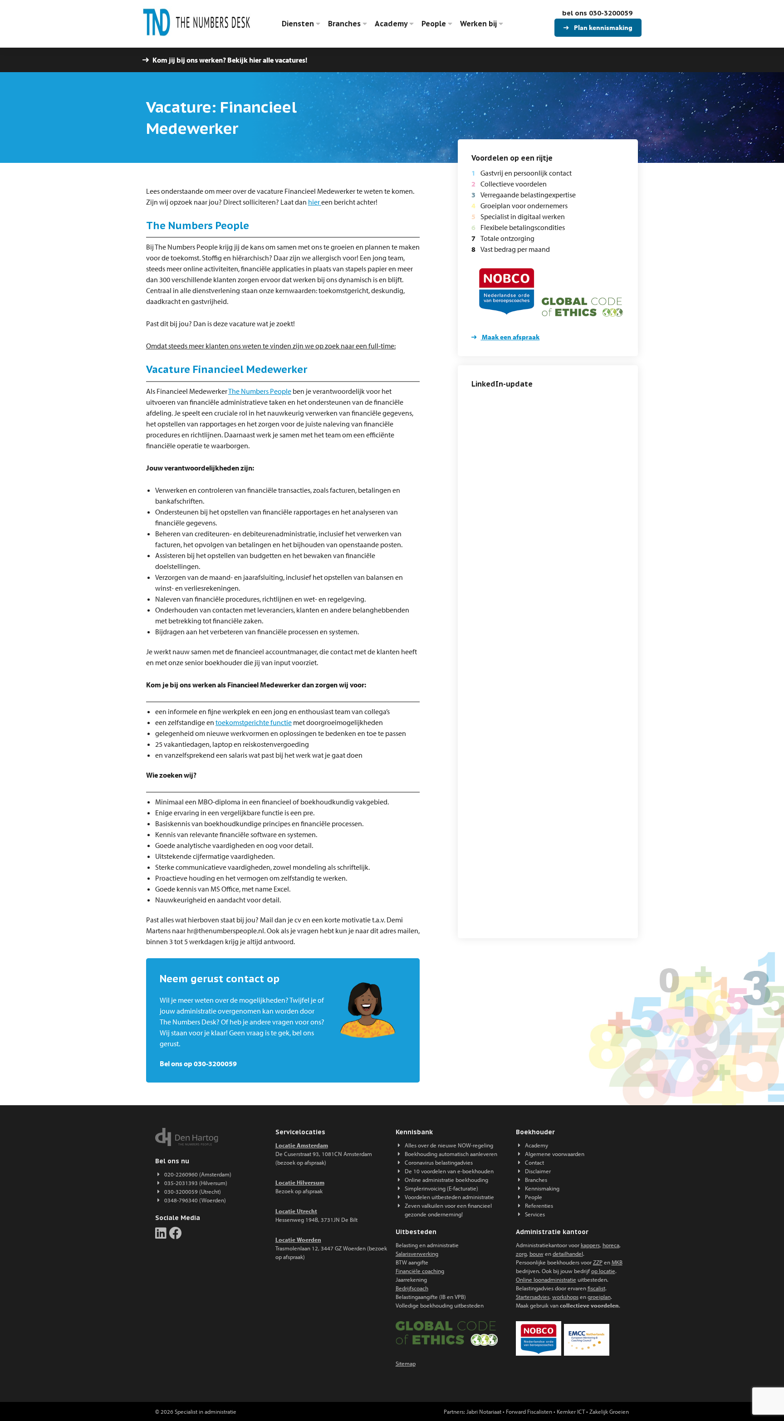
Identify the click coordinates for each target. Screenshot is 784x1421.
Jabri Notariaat (483, 1411)
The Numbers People (259, 391)
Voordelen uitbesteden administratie (449, 1196)
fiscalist (596, 1288)
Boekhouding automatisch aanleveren (451, 1153)
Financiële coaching (420, 1270)
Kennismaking (542, 1188)
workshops (565, 1296)
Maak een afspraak (509, 337)
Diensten (299, 23)
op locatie (603, 1270)
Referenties (539, 1205)
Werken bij (479, 23)
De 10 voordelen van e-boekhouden (449, 1171)
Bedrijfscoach (412, 1288)
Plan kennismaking (602, 27)
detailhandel (568, 1253)
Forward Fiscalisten (529, 1411)
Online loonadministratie (546, 1279)
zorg (521, 1253)
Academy (392, 23)
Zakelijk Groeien (609, 1411)
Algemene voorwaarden (554, 1153)
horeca (611, 1245)
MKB (617, 1262)
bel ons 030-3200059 (597, 13)
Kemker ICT (571, 1411)
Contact (534, 1162)
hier (314, 201)
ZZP (598, 1262)
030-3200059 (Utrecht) (192, 1191)
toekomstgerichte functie (254, 722)
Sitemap (406, 1363)
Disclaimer (538, 1171)
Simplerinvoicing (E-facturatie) (441, 1188)
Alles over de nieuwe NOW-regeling (449, 1145)
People (434, 23)
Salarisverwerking (417, 1253)
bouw (536, 1253)
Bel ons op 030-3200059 (198, 1063)
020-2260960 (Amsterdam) (197, 1174)
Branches (345, 23)
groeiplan (599, 1296)
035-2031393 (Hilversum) (195, 1182)
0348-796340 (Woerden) (195, 1200)
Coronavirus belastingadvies (439, 1162)
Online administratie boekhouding (446, 1179)
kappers (590, 1245)
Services (535, 1214)
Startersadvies (532, 1296)
